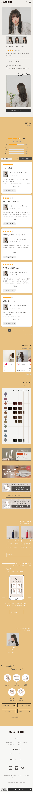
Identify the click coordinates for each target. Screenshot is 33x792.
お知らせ (13, 759)
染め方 (20, 711)
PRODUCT (16, 749)
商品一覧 (9, 554)
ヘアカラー (12, 753)
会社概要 (27, 775)
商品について (6, 705)
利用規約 (20, 775)
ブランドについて (7, 711)
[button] (4, 40)
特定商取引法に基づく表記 (10, 775)
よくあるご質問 (15, 717)
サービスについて (23, 705)
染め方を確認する (15, 612)
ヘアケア (20, 753)
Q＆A (21, 759)
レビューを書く (25, 159)
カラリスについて (10, 742)
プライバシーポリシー (16, 777)
